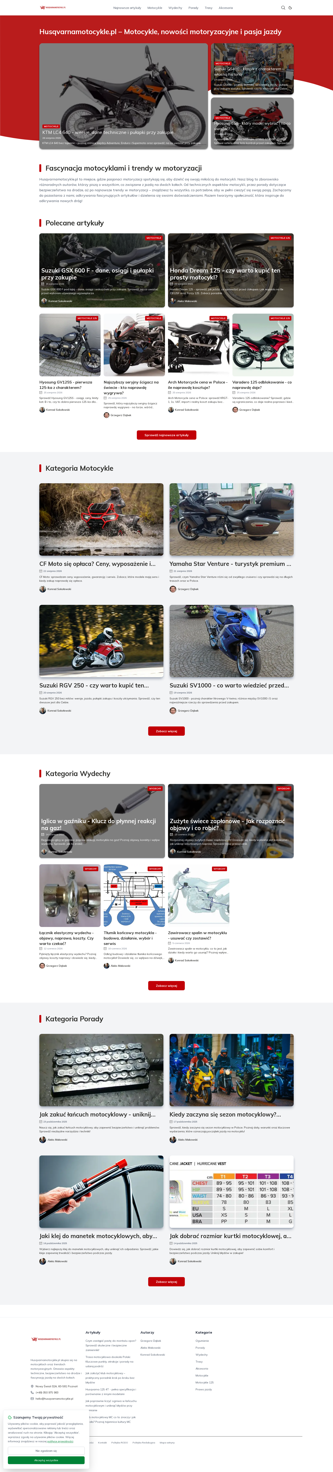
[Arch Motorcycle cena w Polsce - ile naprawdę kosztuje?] (198, 345)
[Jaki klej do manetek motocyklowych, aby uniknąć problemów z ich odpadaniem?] (101, 1191)
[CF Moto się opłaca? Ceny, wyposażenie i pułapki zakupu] (101, 519)
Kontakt (102, 1442)
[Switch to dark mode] (290, 7)
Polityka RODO (119, 1442)
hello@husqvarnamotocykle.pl (54, 1398)
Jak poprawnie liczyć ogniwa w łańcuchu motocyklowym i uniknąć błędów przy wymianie (111, 1405)
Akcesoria (226, 8)
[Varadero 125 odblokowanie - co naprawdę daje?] (263, 345)
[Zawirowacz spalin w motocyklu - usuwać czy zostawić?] (198, 895)
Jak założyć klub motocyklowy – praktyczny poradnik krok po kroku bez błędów (110, 1377)
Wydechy (175, 8)
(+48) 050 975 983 (47, 1392)
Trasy (209, 8)
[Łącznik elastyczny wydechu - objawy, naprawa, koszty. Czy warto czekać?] (70, 895)
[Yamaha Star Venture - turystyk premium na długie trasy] (232, 519)
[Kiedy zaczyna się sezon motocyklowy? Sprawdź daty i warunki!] (232, 1070)
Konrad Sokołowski (60, 301)
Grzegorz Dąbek (188, 589)
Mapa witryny (167, 1442)
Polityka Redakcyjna (144, 1442)
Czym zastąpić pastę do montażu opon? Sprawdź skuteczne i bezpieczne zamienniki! (111, 1345)
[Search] (283, 8)
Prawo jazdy (204, 1389)
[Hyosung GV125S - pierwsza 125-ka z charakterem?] (70, 345)
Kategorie (204, 1332)
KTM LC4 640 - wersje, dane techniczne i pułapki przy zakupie (107, 132)
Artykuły (93, 1332)
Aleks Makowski (187, 301)
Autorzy (147, 1332)
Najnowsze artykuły (127, 8)
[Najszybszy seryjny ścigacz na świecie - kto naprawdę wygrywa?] (134, 345)
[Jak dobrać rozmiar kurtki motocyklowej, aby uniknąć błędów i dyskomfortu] (232, 1191)
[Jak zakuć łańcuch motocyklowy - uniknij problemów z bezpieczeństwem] (101, 1070)
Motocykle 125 (205, 1382)
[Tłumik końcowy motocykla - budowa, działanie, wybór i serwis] (134, 895)
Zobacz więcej (166, 731)
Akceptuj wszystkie (46, 1460)
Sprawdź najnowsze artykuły (167, 435)
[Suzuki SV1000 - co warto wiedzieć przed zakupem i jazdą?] (232, 641)
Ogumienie (202, 1340)
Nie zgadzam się (46, 1451)
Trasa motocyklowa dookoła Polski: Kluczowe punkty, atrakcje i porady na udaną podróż (109, 1361)
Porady (193, 8)
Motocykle (154, 8)
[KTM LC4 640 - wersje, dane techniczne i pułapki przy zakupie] (123, 96)
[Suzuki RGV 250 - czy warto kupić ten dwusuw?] (101, 641)
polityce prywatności (60, 1441)
